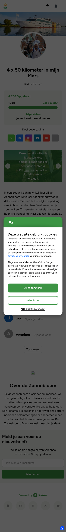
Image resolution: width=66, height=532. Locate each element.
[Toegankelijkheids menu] (62, 528)
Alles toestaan (33, 287)
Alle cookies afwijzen (33, 309)
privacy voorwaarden (18, 255)
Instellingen (33, 300)
